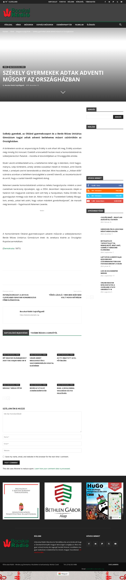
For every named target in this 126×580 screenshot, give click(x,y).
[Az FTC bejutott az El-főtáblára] (69, 347)
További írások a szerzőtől (44, 333)
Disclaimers (113, 565)
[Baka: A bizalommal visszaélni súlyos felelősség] (69, 377)
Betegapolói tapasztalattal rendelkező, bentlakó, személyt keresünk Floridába (111, 245)
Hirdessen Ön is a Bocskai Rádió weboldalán (112, 230)
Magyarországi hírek (23, 31)
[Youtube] (121, 2)
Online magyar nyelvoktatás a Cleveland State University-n (108, 286)
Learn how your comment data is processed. (52, 469)
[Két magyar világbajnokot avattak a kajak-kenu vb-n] (15, 347)
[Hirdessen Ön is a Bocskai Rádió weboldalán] (92, 232)
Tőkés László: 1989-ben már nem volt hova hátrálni (65, 296)
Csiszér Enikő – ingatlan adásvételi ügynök (111, 218)
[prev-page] (4, 398)
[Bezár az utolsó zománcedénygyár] (42, 377)
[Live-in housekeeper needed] (92, 274)
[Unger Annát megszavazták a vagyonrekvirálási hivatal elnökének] (42, 347)
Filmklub (79, 24)
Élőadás (91, 24)
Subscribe (118, 201)
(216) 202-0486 (71, 565)
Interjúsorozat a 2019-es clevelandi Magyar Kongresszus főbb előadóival (19, 297)
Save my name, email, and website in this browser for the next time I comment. (37, 457)
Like (120, 185)
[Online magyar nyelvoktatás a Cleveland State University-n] (92, 286)
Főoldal (8, 24)
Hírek (18, 24)
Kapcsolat (52, 2)
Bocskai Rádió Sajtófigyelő (14, 85)
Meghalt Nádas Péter (12, 388)
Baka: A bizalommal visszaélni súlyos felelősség (66, 390)
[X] (117, 2)
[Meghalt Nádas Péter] (15, 377)
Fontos (62, 2)
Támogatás (90, 2)
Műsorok (28, 24)
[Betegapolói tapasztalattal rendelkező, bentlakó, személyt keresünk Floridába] (92, 244)
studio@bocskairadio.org (95, 569)
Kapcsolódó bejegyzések (16, 333)
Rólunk (71, 2)
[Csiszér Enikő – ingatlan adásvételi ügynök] (92, 220)
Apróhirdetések (95, 211)
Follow (119, 191)
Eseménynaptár (64, 24)
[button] (120, 25)
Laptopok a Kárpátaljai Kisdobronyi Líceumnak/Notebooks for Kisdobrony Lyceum (111, 260)
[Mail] (109, 2)
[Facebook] (105, 2)
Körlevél (80, 2)
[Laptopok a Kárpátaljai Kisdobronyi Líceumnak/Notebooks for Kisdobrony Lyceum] (92, 260)
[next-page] (8, 398)
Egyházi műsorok (45, 24)
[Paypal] (113, 2)
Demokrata (8, 248)
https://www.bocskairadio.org (29, 315)
